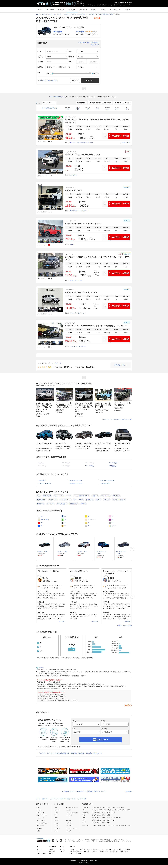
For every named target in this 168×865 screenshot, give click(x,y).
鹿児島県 (123, 825)
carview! (37, 14)
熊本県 (108, 825)
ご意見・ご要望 (123, 851)
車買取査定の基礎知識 (77, 753)
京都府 (103, 817)
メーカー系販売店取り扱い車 (81, 496)
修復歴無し (95, 496)
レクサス (57, 810)
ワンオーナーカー (58, 496)
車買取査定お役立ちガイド (94, 753)
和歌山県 (118, 817)
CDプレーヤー (53, 499)
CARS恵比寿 (73, 175)
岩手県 (103, 807)
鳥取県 (94, 820)
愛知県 (94, 815)
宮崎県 (118, 825)
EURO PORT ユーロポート (78, 346)
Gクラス (58, 363)
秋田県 (113, 807)
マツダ (57, 820)
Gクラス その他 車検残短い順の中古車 (104, 14)
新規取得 (121, 2)
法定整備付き (89, 499)
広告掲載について (103, 851)
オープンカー (40, 825)
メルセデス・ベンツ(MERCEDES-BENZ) (60, 798)
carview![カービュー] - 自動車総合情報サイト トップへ (91, 791)
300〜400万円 (89, 466)
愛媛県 (103, 822)
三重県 (108, 815)
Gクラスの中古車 (90, 14)
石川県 (108, 812)
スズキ (57, 825)
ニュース (103, 9)
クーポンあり (50, 503)
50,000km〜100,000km (107, 480)
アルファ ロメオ (72, 828)
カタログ (61, 9)
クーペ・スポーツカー (43, 823)
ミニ (68, 818)
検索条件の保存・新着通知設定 (89, 42)
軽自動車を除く (74, 503)
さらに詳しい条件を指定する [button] (48, 80)
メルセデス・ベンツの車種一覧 (63, 14)
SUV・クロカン (41, 820)
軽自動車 (39, 828)
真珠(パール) (45, 519)
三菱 (56, 818)
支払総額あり (40, 503)
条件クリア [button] (75, 80)
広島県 (108, 820)
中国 (84, 820)
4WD (38, 496)
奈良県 (113, 817)
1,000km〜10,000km (44, 483)
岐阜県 (99, 815)
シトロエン (70, 825)
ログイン (115, 2)
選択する (81, 67)
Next (132, 549)
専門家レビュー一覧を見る (125, 625)
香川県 (99, 822)
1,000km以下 (42, 480)
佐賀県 (99, 825)
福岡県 (94, 825)
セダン (38, 807)
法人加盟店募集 (114, 851)
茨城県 (114, 810)
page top (128, 791)
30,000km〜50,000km (76, 483)
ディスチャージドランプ (119, 499)
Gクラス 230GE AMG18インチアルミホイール (83, 224)
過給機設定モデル (41, 499)
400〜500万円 (113, 463)
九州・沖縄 (85, 825)
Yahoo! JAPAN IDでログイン (57, 97)
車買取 (93, 9)
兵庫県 (99, 817)
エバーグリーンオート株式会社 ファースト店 (81, 142)
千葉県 (109, 810)
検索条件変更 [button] (81, 103)
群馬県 (124, 810)
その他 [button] (49, 56)
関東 (84, 810)
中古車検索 (71, 9)
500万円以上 (112, 466)
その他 (38, 831)
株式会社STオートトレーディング (79, 210)
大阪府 (94, 817)
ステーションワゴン (42, 815)
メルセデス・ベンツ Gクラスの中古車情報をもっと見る (117, 419)
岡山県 (103, 820)
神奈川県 (99, 810)
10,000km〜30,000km (76, 480)
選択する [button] (81, 56)
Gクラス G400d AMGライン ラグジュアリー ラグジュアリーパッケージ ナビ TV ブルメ (97, 258)
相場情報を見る (119, 365)
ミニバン (39, 810)
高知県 (108, 822)
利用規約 (121, 849)
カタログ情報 (79, 32)
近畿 (84, 817)
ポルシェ (69, 820)
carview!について (74, 849)
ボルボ (69, 831)
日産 (56, 812)
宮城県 (108, 807)
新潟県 (94, 812)
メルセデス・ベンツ (46, 363)
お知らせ (89, 849)
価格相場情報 (57, 32)
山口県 (113, 820)
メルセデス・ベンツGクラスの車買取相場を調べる (53, 753)
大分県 (113, 825)
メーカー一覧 (52, 14)
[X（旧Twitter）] (57, 840)
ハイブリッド (40, 818)
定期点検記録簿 (47, 496)
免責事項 (127, 849)
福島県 (122, 807)
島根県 (99, 820)
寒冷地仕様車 (116, 496)
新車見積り (83, 9)
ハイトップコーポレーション (77, 313)
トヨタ (57, 807)
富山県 (103, 812)
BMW (68, 810)
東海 (84, 815)
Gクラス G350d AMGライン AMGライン (81, 292)
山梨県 (128, 810)
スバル (57, 823)
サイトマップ (93, 851)
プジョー (69, 823)
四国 (84, 822)
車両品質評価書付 (61, 503)
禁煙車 (81, 499)
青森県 (99, 807)
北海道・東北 (86, 807)
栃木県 (119, 810)
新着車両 (83, 503)
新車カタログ (45, 798)
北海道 (94, 807)
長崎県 (103, 825)
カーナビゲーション (65, 499)
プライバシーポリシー (98, 849)
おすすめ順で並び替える (49, 108)
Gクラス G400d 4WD (73, 190)
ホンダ (57, 815)
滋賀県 (108, 817)
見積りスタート (102, 739)
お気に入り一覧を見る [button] (123, 103)
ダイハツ (57, 828)
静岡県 (103, 815)
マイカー (127, 9)
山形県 (118, 807)
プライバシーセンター (112, 849)
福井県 (113, 812)
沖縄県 (128, 825)
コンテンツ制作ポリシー (76, 851)
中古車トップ (44, 14)
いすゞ (57, 831)
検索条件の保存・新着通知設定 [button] (101, 103)
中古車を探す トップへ (68, 791)
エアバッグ (106, 499)
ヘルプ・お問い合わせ (75, 853)
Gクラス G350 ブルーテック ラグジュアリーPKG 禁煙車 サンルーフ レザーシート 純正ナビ (97, 121)
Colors (71, 244)
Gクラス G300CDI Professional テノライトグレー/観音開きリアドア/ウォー (95, 326)
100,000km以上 (105, 483)
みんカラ (62, 851)
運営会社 (82, 849)
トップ (40, 9)
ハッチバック (40, 812)
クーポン (123, 142)
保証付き (98, 499)
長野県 (99, 812)
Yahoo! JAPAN (128, 2)
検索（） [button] (90, 80)
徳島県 (94, 822)
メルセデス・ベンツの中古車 (78, 14)
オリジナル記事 (115, 9)
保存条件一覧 (95, 45)
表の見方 (41, 667)
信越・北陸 (85, 812)
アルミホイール (105, 496)
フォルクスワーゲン (72, 812)
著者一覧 (86, 851)
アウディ (69, 815)
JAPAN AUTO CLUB (76, 280)
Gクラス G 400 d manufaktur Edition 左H (82, 155)
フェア (128, 142)
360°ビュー (50, 9)
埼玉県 (105, 810)
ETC (75, 499)
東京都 (94, 810)
